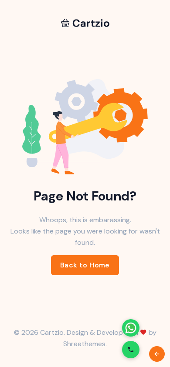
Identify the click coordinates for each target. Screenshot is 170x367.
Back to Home (85, 265)
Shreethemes (84, 343)
